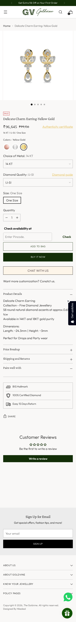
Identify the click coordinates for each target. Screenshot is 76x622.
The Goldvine (30, 605)
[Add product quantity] (6, 217)
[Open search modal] (60, 12)
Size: (12, 193)
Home (6, 25)
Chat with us (38, 270)
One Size (12, 200)
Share (12, 416)
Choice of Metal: (18, 156)
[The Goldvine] (38, 12)
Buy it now (38, 256)
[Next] (64, 3)
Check (67, 237)
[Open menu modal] (5, 12)
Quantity (9, 210)
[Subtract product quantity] (17, 217)
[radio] (6, 146)
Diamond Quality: (18, 174)
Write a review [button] (38, 458)
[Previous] (12, 3)
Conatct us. (47, 281)
